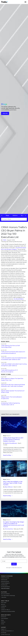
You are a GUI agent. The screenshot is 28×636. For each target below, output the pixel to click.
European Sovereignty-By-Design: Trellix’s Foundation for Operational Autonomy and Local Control (13, 524)
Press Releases (4, 618)
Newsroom (3, 616)
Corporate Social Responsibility (8, 611)
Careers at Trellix (5, 609)
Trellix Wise (3, 597)
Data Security (4, 579)
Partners (3, 607)
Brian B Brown (9, 487)
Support (3, 629)
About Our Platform (5, 593)
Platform (15, 215)
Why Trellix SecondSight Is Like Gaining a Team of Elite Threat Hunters (12, 483)
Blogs (2, 620)
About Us (3, 604)
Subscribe (5, 113)
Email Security (4, 584)
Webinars (3, 622)
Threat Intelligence (5, 583)
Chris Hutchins (9, 529)
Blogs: (7, 215)
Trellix (4, 240)
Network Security (5, 581)
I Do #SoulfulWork (18, 299)
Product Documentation (6, 630)
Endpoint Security (5, 577)
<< (1, 215)
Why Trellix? (3, 602)
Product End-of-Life (5, 634)
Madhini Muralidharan (11, 443)
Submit (14, 564)
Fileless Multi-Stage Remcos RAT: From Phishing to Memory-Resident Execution (13, 439)
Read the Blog (7, 455)
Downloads (3, 632)
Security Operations (5, 586)
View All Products (5, 588)
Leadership (3, 606)
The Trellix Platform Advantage (8, 595)
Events (2, 623)
